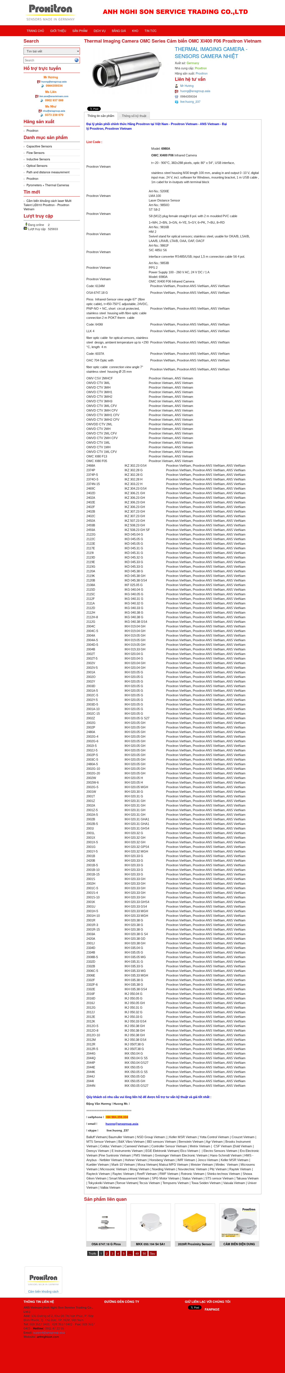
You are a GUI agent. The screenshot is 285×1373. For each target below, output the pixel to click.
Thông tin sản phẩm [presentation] (100, 116)
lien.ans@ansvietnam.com (53, 96)
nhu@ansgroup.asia (54, 110)
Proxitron (32, 130)
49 (137, 1253)
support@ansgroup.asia (49, 1332)
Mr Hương (187, 86)
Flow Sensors (35, 153)
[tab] (101, 115)
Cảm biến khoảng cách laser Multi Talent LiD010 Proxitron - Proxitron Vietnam (47, 205)
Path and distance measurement (47, 172)
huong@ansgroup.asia (54, 81)
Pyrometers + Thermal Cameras (47, 185)
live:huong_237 (190, 101)
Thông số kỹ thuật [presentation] (134, 116)
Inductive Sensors (38, 159)
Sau (152, 1253)
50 (144, 1253)
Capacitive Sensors (39, 146)
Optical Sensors (36, 165)
